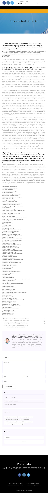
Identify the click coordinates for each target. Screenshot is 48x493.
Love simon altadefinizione (8, 286)
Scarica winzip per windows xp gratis (10, 304)
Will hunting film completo (8, 215)
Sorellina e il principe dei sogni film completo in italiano (14, 292)
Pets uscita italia (6, 274)
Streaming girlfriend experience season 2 (11, 204)
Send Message (9, 386)
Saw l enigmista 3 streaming (8, 200)
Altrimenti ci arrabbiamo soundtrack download (12, 203)
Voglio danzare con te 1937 (8, 232)
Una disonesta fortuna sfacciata (9, 301)
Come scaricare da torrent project (9, 191)
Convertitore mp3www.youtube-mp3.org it (11, 194)
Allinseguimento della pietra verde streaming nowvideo (14, 218)
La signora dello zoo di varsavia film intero (11, 229)
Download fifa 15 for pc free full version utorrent (13, 219)
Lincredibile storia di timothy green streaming (12, 240)
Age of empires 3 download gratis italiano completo (13, 210)
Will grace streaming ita (7, 223)
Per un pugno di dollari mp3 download (10, 308)
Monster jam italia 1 (6, 207)
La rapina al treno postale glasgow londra (11, 213)
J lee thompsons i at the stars (9, 249)
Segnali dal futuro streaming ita (9, 311)
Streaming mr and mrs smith (11, 417)
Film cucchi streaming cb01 (8, 189)
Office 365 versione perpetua (8, 216)
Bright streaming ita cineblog (34, 485)
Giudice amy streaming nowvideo (9, 256)
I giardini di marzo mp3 (25, 419)
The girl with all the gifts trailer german (10, 231)
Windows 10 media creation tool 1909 (10, 247)
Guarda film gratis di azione (8, 255)
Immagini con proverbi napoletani (9, 201)
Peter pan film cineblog (7, 267)
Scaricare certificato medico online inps (11, 234)
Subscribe (24, 441)
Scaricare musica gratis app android (16, 485)
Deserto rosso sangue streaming (9, 298)
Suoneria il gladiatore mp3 (8, 314)
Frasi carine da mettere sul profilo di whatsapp (12, 259)
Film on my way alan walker (8, 293)
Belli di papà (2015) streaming (16, 483)
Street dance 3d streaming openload (25, 417)
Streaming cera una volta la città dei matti (11, 305)
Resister (43, 3)
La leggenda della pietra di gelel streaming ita (12, 206)
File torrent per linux (6, 222)
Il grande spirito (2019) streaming (9, 265)
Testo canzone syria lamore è (8, 310)
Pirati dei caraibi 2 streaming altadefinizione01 (12, 283)
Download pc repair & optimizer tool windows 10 (13, 299)
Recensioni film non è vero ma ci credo (10, 241)
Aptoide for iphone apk (7, 220)
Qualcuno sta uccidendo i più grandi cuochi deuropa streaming (15, 279)
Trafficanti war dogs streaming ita (12, 419)
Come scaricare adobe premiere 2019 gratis (12, 197)
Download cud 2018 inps (7, 276)
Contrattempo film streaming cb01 (9, 209)
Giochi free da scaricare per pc (9, 252)
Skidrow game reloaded (7, 192)
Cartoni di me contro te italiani (8, 243)
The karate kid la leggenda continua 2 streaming (14, 424)
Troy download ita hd (6, 225)
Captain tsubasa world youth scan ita (10, 195)
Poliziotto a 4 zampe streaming (26, 421)
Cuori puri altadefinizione (7, 270)
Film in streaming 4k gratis (8, 290)
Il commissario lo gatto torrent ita (9, 273)
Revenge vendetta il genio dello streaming (11, 244)
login (37, 3)
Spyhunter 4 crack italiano (8, 313)
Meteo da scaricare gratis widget (9, 246)
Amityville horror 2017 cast (8, 285)
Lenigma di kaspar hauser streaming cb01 (11, 262)
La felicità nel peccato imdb (8, 296)
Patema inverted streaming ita (9, 302)
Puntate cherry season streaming (9, 288)
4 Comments (6, 56)
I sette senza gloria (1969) (8, 198)
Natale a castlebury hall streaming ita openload (13, 400)
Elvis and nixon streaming (8, 226)
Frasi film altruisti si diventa (8, 280)
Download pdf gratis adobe (32, 483)
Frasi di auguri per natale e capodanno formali (12, 250)
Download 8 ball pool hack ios (9, 258)
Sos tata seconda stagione (8, 277)
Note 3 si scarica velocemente (10, 404)
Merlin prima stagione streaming (9, 186)
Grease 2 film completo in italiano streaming (12, 238)
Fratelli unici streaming (7, 295)
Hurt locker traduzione (7, 307)
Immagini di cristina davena (8, 212)
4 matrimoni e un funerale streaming (10, 188)
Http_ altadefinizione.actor (8, 228)
